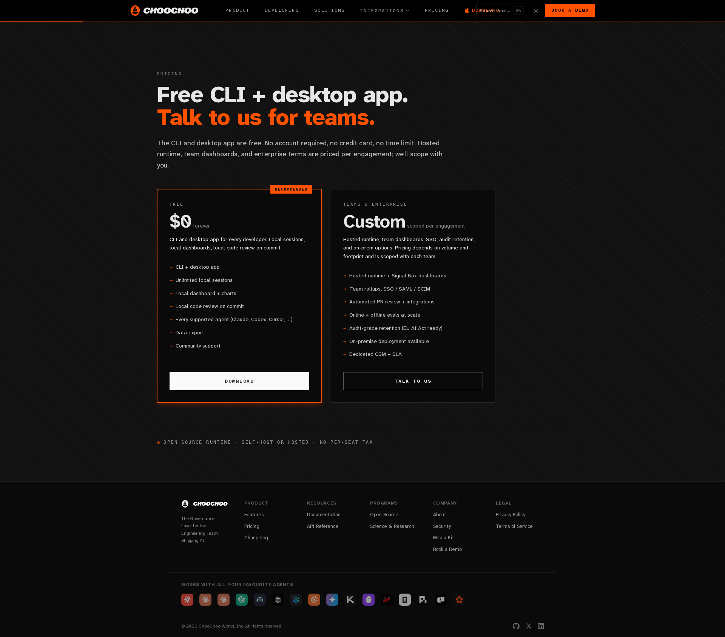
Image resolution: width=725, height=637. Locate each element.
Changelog (256, 537)
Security (442, 526)
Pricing (437, 10)
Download (239, 381)
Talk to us (413, 381)
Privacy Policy (510, 514)
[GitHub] (516, 626)
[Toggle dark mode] (536, 10)
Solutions (329, 10)
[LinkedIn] (541, 626)
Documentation (324, 514)
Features (254, 514)
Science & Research (392, 526)
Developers (282, 10)
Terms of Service (514, 526)
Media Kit (443, 537)
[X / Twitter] (529, 626)
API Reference (322, 526)
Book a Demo (570, 10)
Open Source (384, 514)
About (439, 514)
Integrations (382, 11)
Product (237, 10)
